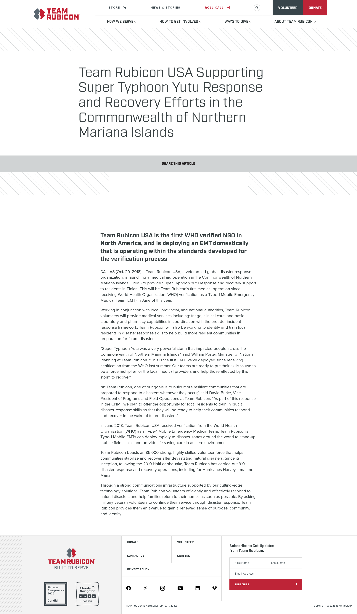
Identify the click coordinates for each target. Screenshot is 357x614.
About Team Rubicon (294, 21)
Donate (315, 8)
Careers (183, 556)
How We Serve (120, 21)
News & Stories (165, 7)
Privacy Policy (138, 569)
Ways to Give (237, 21)
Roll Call (214, 7)
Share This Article (178, 163)
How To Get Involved (179, 21)
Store (114, 7)
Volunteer (288, 8)
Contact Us (135, 556)
